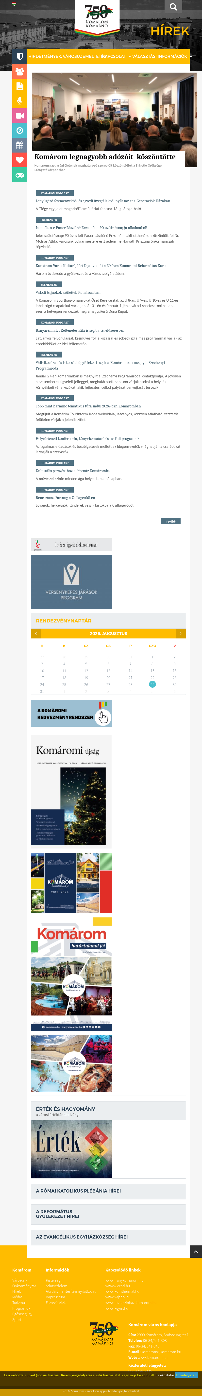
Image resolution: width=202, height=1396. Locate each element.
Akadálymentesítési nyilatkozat (71, 1291)
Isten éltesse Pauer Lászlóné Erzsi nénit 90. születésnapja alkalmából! (91, 228)
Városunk (19, 1280)
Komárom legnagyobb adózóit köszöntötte (105, 157)
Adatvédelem (56, 1285)
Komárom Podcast (55, 193)
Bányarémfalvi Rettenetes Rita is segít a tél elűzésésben (80, 330)
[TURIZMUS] (19, 130)
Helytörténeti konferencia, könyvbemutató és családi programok (87, 438)
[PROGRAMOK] (19, 145)
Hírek (16, 1291)
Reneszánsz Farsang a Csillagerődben (65, 498)
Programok (21, 1308)
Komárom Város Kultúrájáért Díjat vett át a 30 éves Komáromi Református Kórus (101, 266)
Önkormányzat (24, 1285)
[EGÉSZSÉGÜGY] (19, 160)
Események (49, 220)
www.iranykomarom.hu (124, 1280)
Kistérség (53, 1280)
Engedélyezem (186, 1375)
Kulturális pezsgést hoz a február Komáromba (73, 471)
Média (17, 1296)
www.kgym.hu (116, 1308)
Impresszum (55, 1296)
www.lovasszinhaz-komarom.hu (130, 1302)
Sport (16, 1319)
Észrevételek (56, 1302)
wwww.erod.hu (117, 1285)
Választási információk (159, 56)
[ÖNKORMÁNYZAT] (19, 71)
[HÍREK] (19, 86)
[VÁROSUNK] (19, 56)
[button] (14, 5)
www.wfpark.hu (117, 1296)
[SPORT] (19, 174)
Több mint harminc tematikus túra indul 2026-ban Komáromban (88, 406)
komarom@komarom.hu (161, 1351)
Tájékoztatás (165, 1375)
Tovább (171, 521)
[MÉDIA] (19, 115)
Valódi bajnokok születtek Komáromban (68, 292)
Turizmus (19, 1302)
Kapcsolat (114, 56)
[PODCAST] (19, 100)
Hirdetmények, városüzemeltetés (67, 56)
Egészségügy (22, 1313)
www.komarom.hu (153, 1357)
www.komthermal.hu (122, 1291)
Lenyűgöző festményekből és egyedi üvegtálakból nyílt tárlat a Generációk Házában (103, 201)
